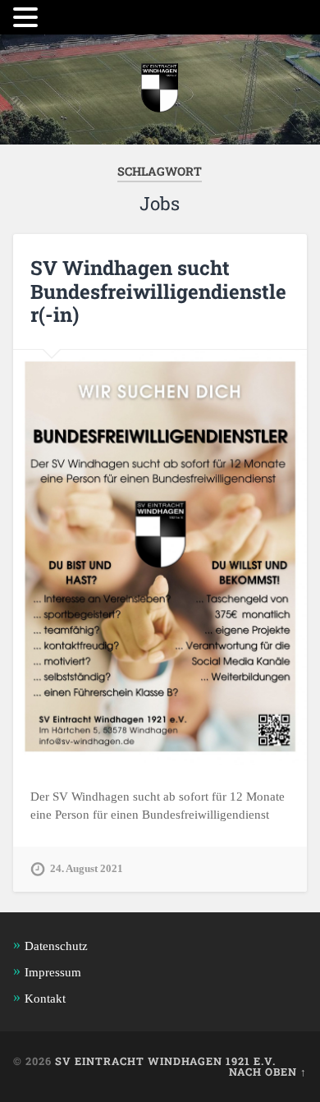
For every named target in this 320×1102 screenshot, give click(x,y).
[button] (28, 17)
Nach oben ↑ (268, 1071)
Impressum (53, 972)
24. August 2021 (86, 869)
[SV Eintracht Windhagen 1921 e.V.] (159, 89)
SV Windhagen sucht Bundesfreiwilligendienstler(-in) (158, 291)
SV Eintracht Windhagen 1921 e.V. (165, 1061)
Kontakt (45, 998)
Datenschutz (56, 946)
